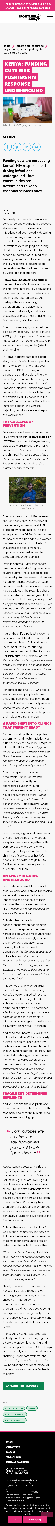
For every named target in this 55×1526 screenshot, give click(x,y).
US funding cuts (14, 1420)
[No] (47, 1514)
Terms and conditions (17, 1462)
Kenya (32, 1408)
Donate (9, 1442)
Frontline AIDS (9, 213)
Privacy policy (13, 1457)
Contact (10, 1452)
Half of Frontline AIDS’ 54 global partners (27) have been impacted (27, 336)
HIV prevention (14, 1408)
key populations (14, 1414)
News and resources (30, 45)
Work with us (13, 1447)
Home (7, 45)
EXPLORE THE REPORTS (22, 1386)
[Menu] (50, 17)
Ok (15, 1519)
